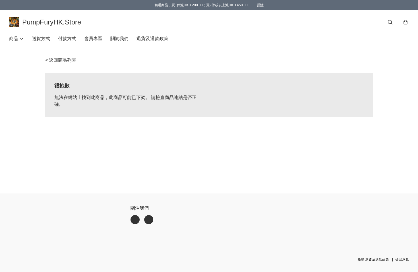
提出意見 (402, 259)
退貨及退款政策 (152, 38)
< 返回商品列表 (60, 60)
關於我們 (119, 38)
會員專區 (93, 38)
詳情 (260, 5)
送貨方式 (41, 38)
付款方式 (67, 38)
